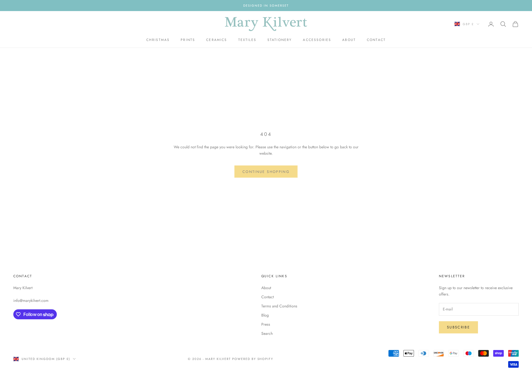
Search (267, 333)
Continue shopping (266, 171)
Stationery (279, 39)
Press (265, 324)
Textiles (247, 39)
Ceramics (216, 39)
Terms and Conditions (279, 306)
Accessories (317, 39)
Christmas (158, 39)
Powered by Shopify (252, 359)
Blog (265, 315)
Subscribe (458, 327)
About (349, 39)
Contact (376, 39)
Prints (188, 39)
